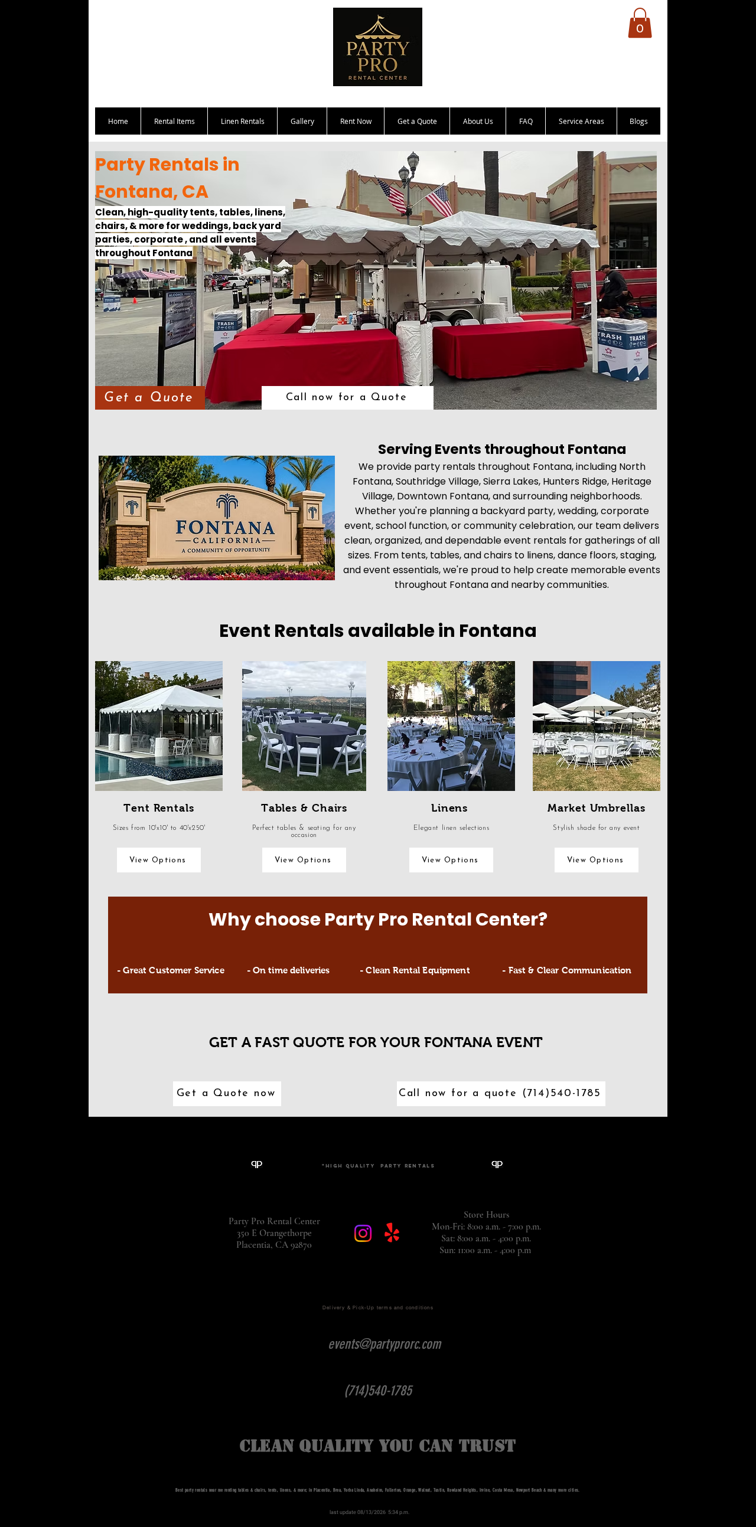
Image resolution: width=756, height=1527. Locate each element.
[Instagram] (362, 1233)
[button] (640, 23)
